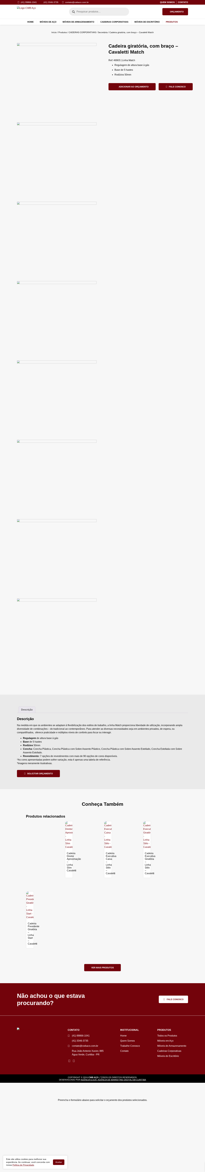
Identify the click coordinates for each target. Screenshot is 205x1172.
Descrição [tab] (27, 709)
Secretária (103, 32)
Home (30, 22)
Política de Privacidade (23, 1165)
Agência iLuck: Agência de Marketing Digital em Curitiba (113, 1080)
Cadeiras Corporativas (114, 22)
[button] (175, 11)
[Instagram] (69, 1060)
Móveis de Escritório (147, 22)
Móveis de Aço (48, 22)
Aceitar (58, 1162)
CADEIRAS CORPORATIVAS (82, 32)
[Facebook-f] (73, 1060)
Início (54, 32)
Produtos (62, 32)
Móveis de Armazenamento (78, 22)
